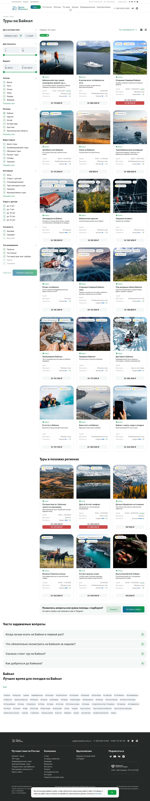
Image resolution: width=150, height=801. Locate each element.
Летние (66, 708)
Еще (5, 687)
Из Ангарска (49, 695)
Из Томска (7, 708)
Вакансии (48, 764)
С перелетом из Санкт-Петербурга (103, 704)
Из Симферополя (133, 704)
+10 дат (68, 91)
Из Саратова (121, 704)
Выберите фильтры (25, 273)
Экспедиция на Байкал (52, 218)
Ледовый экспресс (124, 218)
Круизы (75, 7)
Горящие (26, 695)
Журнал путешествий (85, 756)
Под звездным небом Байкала (129, 287)
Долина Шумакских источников (130, 504)
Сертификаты (34, 2)
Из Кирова (64, 700)
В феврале (67, 713)
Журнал (25, 2)
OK (112, 792)
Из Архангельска (61, 695)
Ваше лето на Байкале (88, 425)
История (48, 774)
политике (98, 794)
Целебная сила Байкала (52, 150)
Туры (34, 7)
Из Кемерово (54, 700)
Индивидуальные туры (22, 761)
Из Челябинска (119, 695)
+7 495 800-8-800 (101, 741)
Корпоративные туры (21, 764)
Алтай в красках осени (89, 574)
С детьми (25, 713)
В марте (76, 713)
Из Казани (44, 700)
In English (80, 759)
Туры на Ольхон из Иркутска (102, 708)
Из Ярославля (57, 708)
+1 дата (141, 89)
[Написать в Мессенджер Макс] (137, 8)
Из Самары (85, 704)
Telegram (113, 609)
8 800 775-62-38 (118, 741)
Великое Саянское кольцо (53, 574)
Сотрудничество (51, 772)
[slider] (4, 55)
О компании (16, 2)
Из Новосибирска (9, 704)
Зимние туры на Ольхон (11, 713)
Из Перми (50, 704)
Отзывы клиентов (51, 759)
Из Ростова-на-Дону (72, 704)
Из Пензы (41, 704)
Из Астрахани (74, 695)
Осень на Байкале (86, 150)
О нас (46, 756)
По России (47, 7)
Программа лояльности (22, 769)
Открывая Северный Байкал (128, 80)
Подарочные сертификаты (23, 766)
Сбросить (7, 273)
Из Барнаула (85, 695)
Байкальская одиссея (88, 218)
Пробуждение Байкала (52, 356)
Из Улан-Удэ (34, 708)
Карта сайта (17, 772)
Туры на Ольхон (85, 708)
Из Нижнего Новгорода (127, 700)
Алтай (46, 501)
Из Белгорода (96, 695)
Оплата (47, 769)
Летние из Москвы (111, 700)
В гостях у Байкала (50, 425)
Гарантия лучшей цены (54, 777)
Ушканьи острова (47, 713)
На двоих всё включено (100, 713)
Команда (48, 761)
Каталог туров (18, 756)
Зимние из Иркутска (21, 700)
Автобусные (17, 695)
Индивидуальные (87, 7)
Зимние (113, 713)
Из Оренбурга (31, 704)
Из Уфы (25, 708)
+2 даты (141, 513)
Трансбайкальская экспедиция (129, 150)
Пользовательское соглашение (127, 786)
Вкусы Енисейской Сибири (127, 574)
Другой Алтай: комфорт (89, 504)
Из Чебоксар (107, 695)
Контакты (48, 766)
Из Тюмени (16, 708)
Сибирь (120, 501)
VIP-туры (16, 759)
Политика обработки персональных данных (123, 788)
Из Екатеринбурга (132, 695)
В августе (58, 713)
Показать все (9, 103)
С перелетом (35, 713)
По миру (66, 7)
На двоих (75, 708)
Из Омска (21, 704)
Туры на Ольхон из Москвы (123, 708)
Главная (6, 16)
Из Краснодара (75, 700)
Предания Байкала (87, 356)
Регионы (57, 7)
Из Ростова (59, 704)
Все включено (86, 713)
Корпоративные (103, 7)
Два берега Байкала (124, 356)
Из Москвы (99, 700)
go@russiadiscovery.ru (81, 741)
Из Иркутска (8, 700)
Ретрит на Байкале (50, 287)
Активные (7, 695)
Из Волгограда (45, 708)
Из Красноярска (88, 700)
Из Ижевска (34, 700)
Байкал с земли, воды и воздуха (130, 425)
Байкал (46, 77)
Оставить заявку (133, 609)
